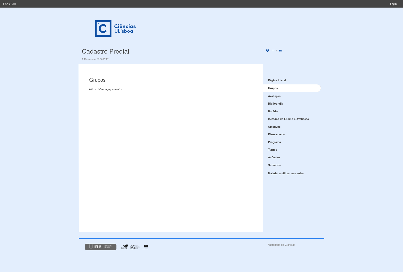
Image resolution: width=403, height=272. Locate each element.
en (280, 50)
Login (393, 4)
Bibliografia (275, 103)
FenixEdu (9, 4)
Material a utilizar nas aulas (286, 173)
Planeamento (276, 134)
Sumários (274, 165)
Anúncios (274, 157)
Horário (273, 111)
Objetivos (274, 127)
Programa (274, 142)
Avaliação (274, 96)
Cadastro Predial (105, 50)
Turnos (272, 149)
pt (273, 50)
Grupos (273, 88)
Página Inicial (277, 80)
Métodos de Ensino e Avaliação (288, 119)
